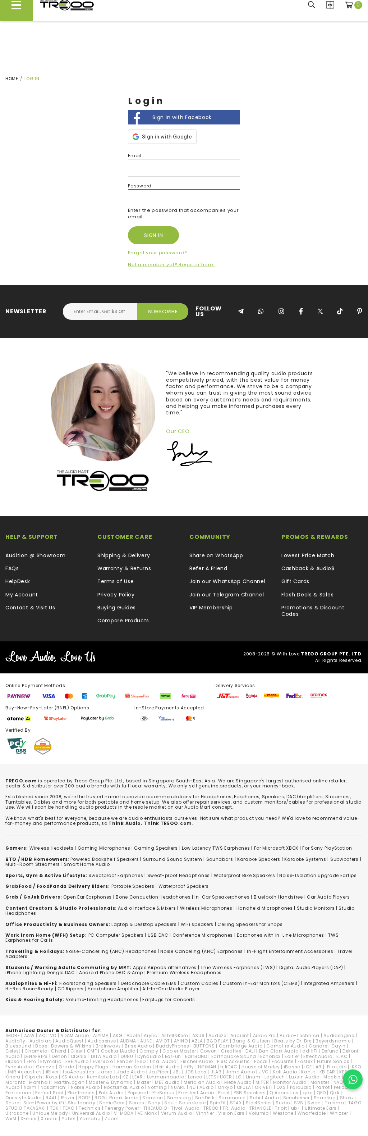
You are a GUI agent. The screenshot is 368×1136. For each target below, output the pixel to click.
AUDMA (128, 1041)
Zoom (112, 1118)
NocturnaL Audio (124, 1087)
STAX (236, 1103)
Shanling (325, 1098)
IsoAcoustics (78, 1072)
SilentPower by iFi (43, 1103)
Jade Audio (131, 1072)
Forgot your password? (157, 253)
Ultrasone (16, 1113)
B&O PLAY (218, 1041)
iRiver (52, 1072)
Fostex (305, 1061)
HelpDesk (17, 581)
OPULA (244, 1087)
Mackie (331, 1077)
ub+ (296, 1108)
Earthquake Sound (233, 1056)
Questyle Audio (23, 1098)
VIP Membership (211, 607)
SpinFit (218, 1103)
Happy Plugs (93, 1067)
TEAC (69, 1108)
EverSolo (103, 1061)
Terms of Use (115, 581)
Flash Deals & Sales (307, 594)
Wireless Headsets (51, 848)
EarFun (173, 1056)
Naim (30, 1087)
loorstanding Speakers (89, 983)
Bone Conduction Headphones (153, 897)
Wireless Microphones (206, 908)
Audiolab (40, 1041)
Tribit (281, 1108)
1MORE (12, 1035)
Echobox (270, 1056)
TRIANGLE (260, 1108)
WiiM (11, 1118)
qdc (308, 1093)
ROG (100, 1098)
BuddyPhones (172, 1046)
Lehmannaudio (165, 1077)
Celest (12, 1051)
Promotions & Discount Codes (313, 610)
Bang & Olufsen (251, 1041)
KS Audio (72, 1077)
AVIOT (163, 1041)
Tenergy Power (122, 1108)
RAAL (51, 1098)
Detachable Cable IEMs (148, 983)
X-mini (28, 1118)
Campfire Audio (285, 1046)
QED (321, 1093)
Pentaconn (18, 1093)
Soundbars (219, 859)
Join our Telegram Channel (226, 594)
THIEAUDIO (155, 1108)
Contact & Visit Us (30, 607)
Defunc (330, 1051)
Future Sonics (333, 1061)
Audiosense (102, 1041)
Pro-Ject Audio (196, 1093)
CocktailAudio (118, 1051)
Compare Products (330, 5)
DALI (250, 1051)
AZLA (197, 1041)
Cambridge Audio (241, 1046)
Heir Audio (167, 1067)
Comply (148, 1051)
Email (135, 156)
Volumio (259, 1113)
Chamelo (35, 1051)
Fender (125, 1061)
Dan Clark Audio (279, 1051)
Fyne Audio (18, 1067)
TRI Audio (233, 1108)
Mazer (144, 1082)
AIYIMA (101, 1035)
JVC (264, 1072)
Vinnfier (205, 1113)
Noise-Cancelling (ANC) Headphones (111, 951)
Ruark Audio (124, 1098)
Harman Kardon (131, 1067)
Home (11, 79)
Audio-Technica (299, 1035)
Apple (133, 1035)
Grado (66, 1067)
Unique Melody (50, 1113)
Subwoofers (344, 859)
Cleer (76, 1051)
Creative (231, 1051)
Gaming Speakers (156, 848)
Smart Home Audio (87, 864)
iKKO (355, 1067)
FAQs (12, 568)
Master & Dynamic (111, 1082)
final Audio (163, 1061)
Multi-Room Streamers (32, 864)
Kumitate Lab (103, 1077)
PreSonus (163, 1093)
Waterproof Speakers (183, 886)
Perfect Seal (49, 1093)
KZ (125, 1077)
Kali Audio (285, 1072)
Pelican (342, 1087)
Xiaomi (49, 1118)
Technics (90, 1108)
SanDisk (205, 1098)
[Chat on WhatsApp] (353, 1079)
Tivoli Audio (185, 1108)
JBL (177, 1072)
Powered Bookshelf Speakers (104, 859)
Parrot (323, 1087)
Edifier (292, 1056)
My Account (21, 594)
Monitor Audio (290, 1082)
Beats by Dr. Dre (293, 1041)
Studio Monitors (316, 908)
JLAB (216, 1072)
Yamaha (90, 1118)
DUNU (127, 1056)
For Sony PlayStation (327, 848)
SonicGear (112, 1103)
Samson (152, 1098)
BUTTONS (204, 1046)
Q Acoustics (284, 1093)
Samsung (179, 1098)
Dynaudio (149, 1056)
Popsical (138, 1093)
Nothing (157, 1087)
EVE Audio (77, 1061)
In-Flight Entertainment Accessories (290, 951)
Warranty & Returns (124, 568)
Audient (239, 1035)
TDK (54, 1108)
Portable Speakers (133, 886)
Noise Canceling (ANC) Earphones (201, 951)
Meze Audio (238, 1082)
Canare (318, 1046)
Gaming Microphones (104, 848)
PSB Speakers (250, 1093)
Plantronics (81, 1093)
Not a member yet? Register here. (171, 265)
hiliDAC (229, 1067)
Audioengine (338, 1035)
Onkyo (225, 1087)
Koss (52, 1077)
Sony (154, 1103)
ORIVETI (263, 1087)
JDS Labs (196, 1072)
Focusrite (283, 1061)
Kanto (308, 1072)
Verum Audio (176, 1113)
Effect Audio (317, 1056)
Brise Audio (138, 1046)
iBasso (292, 1067)
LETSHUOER (219, 1077)
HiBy (189, 1067)
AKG (118, 1035)
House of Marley (261, 1067)
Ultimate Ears (321, 1108)
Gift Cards (295, 581)
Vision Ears (231, 1113)
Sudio (283, 1103)
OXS (281, 1087)
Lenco (195, 1077)
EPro (31, 1061)
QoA (335, 1093)
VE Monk (147, 1113)
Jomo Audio (240, 1072)
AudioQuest (69, 1041)
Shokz (347, 1098)
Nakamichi (54, 1087)
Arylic (150, 1035)
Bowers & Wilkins (71, 1046)
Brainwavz (108, 1046)
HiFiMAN (207, 1067)
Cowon (208, 1051)
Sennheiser (296, 1098)
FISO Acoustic (233, 1061)
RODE (84, 1098)
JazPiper (159, 1072)
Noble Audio (85, 1087)
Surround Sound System (172, 859)
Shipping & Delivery (123, 555)
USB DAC (158, 935)
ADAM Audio (74, 1035)
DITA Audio (104, 1056)
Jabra (105, 1072)
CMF (92, 1051)
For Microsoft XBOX (276, 848)
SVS (298, 1103)
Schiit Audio (264, 1098)
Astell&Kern (174, 1035)
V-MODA (123, 1113)
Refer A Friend (208, 568)
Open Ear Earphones (87, 897)
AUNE (146, 1041)
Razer (68, 1098)
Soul (169, 1103)
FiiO (141, 1061)
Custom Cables (199, 983)
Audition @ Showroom (35, 555)
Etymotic (50, 1061)
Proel (224, 1093)
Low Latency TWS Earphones (216, 848)
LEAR (137, 1077)
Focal (261, 1061)
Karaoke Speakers (258, 859)
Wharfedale (312, 1113)
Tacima (334, 1103)
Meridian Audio (202, 1082)
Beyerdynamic (333, 1041)
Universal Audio (91, 1113)
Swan (314, 1103)
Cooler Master (179, 1051)
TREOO (211, 1108)
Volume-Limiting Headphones (102, 999)
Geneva (45, 1067)
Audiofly (15, 1041)
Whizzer (339, 1113)
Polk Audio (111, 1093)
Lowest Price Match (308, 555)
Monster (320, 1082)
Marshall (39, 1082)
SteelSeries (259, 1103)
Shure (12, 1103)
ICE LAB (313, 1067)
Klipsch (33, 1077)
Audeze (217, 1035)
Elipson (14, 1061)
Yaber (69, 1118)
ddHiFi (309, 1051)
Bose (41, 1046)
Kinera (12, 1077)
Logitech (274, 1077)
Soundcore (192, 1103)
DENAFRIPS (36, 1056)
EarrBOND (196, 1056)
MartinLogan (69, 1082)
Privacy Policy (116, 594)
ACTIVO (47, 1035)
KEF (343, 1072)
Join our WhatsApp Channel (227, 581)
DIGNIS (79, 1056)
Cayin (338, 1046)
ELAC (342, 1056)
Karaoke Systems (305, 859)
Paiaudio (301, 1087)
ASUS (198, 1035)
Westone (283, 1113)
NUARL (178, 1087)
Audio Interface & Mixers (147, 908)
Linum (253, 1077)
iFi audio (336, 1067)
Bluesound (18, 1046)
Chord (58, 1051)
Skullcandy (81, 1103)
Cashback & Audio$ (308, 568)
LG (239, 1077)
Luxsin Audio (304, 1077)
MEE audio (167, 1082)
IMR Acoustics (25, 1072)
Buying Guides (116, 607)
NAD (338, 1082)
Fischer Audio (196, 1061)
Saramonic (232, 1098)
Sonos (136, 1103)
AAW (29, 1035)
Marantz (15, 1082)
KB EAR (327, 1072)
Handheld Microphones (264, 908)
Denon (59, 1056)
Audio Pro (264, 1035)
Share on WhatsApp (216, 555)
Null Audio (201, 1087)
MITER (262, 1082)
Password (140, 186)
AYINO (181, 1041)
